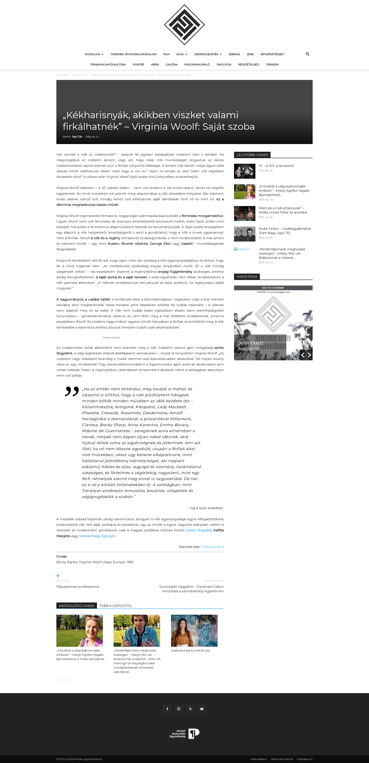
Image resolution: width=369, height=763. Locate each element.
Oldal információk (282, 759)
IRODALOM (92, 54)
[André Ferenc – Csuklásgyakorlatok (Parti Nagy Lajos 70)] (244, 234)
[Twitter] (190, 709)
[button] (307, 55)
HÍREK (155, 64)
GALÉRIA (171, 64)
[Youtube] (202, 709)
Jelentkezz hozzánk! (251, 346)
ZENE (250, 54)
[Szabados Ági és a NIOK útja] (197, 631)
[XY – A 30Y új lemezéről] (244, 171)
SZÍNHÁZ (234, 54)
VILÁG (180, 54)
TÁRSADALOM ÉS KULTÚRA (108, 64)
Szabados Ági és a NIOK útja (190, 650)
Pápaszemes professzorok (77, 587)
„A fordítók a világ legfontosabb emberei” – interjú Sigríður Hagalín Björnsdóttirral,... (284, 190)
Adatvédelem (258, 759)
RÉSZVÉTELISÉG (248, 64)
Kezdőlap (62, 74)
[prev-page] (59, 680)
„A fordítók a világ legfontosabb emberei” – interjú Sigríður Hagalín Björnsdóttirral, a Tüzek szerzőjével (80, 655)
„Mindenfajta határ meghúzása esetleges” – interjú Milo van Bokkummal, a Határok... (282, 253)
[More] (140, 576)
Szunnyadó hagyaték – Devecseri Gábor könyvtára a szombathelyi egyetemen (191, 589)
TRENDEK (272, 64)
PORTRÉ (138, 64)
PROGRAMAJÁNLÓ (197, 64)
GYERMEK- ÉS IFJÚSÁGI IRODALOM (134, 54)
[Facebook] (167, 709)
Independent (212, 547)
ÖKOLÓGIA (224, 64)
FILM (166, 54)
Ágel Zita (77, 136)
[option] (273, 323)
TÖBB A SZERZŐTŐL (116, 606)
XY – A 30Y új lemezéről (276, 166)
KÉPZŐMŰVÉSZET (272, 54)
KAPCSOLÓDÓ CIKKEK (76, 606)
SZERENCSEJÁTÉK (206, 54)
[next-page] (66, 680)
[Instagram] (178, 709)
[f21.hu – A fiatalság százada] (184, 24)
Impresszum (305, 759)
